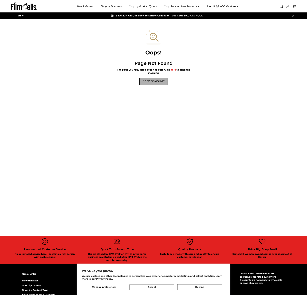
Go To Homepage (153, 81)
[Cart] (294, 6)
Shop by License (110, 6)
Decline (199, 287)
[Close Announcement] (293, 15)
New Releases (85, 6)
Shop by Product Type (142, 6)
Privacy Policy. (104, 278)
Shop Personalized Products (181, 6)
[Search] (281, 6)
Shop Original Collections (221, 6)
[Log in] (288, 6)
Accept (152, 287)
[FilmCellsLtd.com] (23, 6)
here (173, 69)
